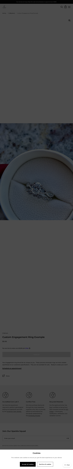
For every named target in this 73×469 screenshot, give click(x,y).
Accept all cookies (28, 464)
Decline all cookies (45, 464)
